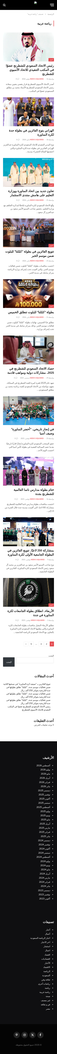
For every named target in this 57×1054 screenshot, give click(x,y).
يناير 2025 (45, 836)
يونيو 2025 (45, 815)
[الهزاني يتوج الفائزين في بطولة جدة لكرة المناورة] (28, 111)
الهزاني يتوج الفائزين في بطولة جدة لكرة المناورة (31, 132)
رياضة (47, 988)
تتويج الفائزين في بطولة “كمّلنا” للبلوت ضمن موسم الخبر (29, 253)
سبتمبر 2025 (44, 802)
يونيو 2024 (45, 865)
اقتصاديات (45, 958)
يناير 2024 (45, 886)
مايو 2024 (45, 869)
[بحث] (4, 5)
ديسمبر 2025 (44, 790)
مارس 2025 (44, 827)
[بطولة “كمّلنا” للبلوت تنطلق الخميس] (28, 293)
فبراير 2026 (44, 782)
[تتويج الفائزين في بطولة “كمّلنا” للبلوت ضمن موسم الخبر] (28, 232)
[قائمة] (52, 5)
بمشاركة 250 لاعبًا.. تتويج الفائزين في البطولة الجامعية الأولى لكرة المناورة (30, 552)
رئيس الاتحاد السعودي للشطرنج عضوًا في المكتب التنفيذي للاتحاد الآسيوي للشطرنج (30, 70)
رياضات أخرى (44, 983)
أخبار (51, 60)
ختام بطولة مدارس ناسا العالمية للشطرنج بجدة (34, 492)
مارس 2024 (44, 877)
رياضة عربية (45, 992)
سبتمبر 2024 (44, 852)
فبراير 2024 (44, 882)
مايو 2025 (45, 819)
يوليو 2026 (45, 769)
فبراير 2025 (44, 832)
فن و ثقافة (45, 1004)
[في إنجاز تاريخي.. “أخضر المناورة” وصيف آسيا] (28, 410)
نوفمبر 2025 (44, 794)
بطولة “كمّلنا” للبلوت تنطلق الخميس (31, 312)
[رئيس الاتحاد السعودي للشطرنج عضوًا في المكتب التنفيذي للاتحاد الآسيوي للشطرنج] (28, 46)
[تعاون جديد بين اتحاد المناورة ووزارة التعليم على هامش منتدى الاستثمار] (28, 172)
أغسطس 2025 (43, 807)
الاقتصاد (46, 967)
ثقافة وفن (45, 979)
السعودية (46, 975)
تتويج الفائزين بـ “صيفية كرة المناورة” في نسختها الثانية (26, 684)
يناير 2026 (45, 786)
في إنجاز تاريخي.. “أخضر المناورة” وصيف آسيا (32, 431)
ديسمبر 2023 (44, 890)
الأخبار (47, 963)
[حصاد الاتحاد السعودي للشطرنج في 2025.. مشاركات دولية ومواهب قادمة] (28, 350)
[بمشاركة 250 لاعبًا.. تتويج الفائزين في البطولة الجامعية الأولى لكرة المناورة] (28, 531)
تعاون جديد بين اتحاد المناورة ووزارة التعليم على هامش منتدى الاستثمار (31, 193)
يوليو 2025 (45, 811)
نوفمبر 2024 (44, 844)
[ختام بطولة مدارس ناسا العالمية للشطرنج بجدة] (28, 471)
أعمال (47, 933)
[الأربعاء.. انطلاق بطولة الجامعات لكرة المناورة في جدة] (28, 592)
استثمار (47, 946)
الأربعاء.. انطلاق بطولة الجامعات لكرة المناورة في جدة (30, 613)
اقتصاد (47, 954)
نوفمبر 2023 (44, 894)
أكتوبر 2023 (44, 898)
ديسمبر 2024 (44, 840)
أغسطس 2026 (43, 765)
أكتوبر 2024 (44, 848)
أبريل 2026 (45, 778)
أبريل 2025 (45, 823)
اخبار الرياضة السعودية (40, 938)
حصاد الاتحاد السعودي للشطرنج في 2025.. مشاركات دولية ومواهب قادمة (30, 370)
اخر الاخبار (45, 942)
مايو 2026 (45, 773)
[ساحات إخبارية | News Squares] (28, 5)
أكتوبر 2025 (44, 798)
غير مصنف (45, 1000)
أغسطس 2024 (43, 857)
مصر (48, 1008)
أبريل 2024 (45, 873)
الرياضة (46, 971)
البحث (51, 655)
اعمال (47, 950)
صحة (48, 996)
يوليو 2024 (45, 861)
